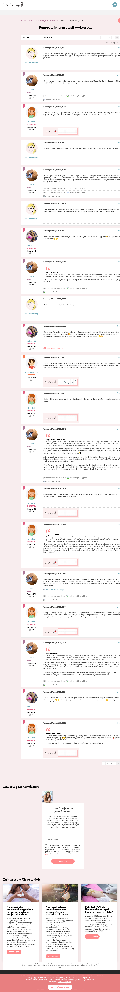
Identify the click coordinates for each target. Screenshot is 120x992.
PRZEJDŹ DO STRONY (60, 987)
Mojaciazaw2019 (31, 372)
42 (113, 37)
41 (110, 37)
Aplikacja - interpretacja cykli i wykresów (43, 20)
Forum (23, 20)
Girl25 (31, 90)
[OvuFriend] (13, 6)
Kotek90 (31, 121)
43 (117, 37)
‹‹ (102, 37)
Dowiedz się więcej (64, 982)
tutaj (47, 855)
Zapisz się (63, 861)
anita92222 (31, 245)
